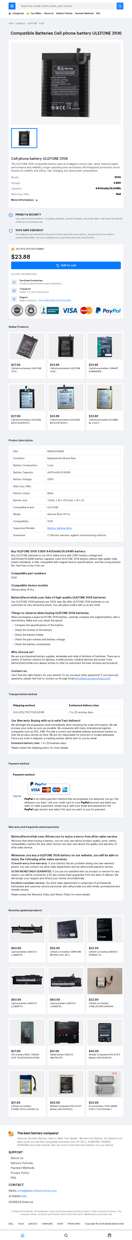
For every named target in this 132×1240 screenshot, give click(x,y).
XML (24, 1196)
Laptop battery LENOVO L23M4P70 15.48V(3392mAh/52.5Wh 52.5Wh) (24, 1005)
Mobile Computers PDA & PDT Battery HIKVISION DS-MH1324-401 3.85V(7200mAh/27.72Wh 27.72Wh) (65, 1108)
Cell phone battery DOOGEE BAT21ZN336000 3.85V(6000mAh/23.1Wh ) (26, 422)
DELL (11, 1224)
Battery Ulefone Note (59, 528)
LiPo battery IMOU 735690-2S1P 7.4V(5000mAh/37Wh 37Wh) (25, 1056)
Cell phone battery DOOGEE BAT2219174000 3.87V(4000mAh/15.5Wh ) (65, 422)
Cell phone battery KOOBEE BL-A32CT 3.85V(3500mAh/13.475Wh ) (104, 422)
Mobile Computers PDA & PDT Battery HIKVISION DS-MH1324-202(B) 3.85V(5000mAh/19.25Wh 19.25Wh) (104, 1056)
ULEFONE (32, 23)
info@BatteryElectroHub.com (37, 1191)
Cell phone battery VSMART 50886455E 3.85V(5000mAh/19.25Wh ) (103, 370)
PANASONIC (74, 1224)
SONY (60, 1224)
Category (20, 23)
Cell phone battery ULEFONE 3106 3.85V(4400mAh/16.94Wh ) (65, 370)
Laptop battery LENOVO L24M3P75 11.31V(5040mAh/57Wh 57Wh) (24, 954)
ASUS (21, 1224)
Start (11, 23)
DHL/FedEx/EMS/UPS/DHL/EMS (55, 300)
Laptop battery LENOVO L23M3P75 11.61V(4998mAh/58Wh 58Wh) (66, 1005)
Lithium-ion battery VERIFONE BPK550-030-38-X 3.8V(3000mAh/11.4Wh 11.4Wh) (65, 954)
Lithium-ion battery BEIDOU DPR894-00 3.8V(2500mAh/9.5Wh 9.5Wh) (104, 954)
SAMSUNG (47, 1224)
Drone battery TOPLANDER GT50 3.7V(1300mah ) (103, 1107)
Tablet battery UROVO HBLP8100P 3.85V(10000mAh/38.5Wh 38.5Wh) (64, 1056)
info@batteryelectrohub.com (92, 679)
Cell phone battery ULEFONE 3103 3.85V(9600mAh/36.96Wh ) (26, 370)
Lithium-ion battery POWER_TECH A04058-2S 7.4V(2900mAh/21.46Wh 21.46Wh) (24, 1108)
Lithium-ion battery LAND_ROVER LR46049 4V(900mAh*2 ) (101, 1005)
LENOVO (32, 1224)
